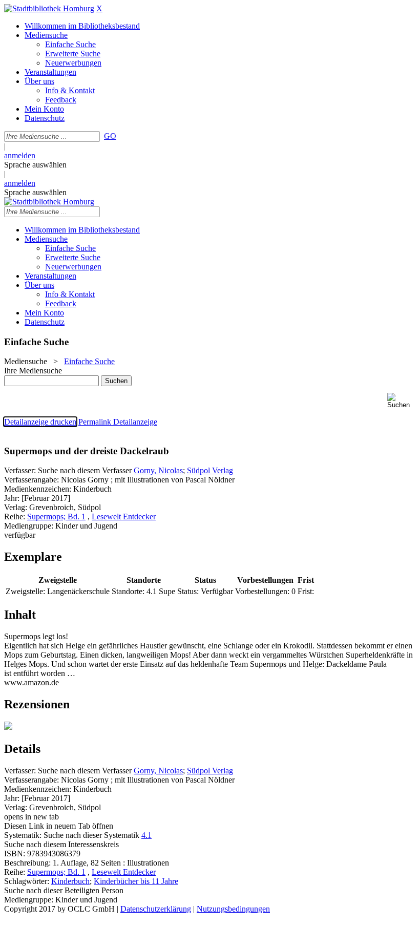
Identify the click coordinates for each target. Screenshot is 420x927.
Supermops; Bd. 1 (56, 516)
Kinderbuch (70, 881)
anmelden (19, 155)
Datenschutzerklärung (155, 908)
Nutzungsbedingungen (233, 908)
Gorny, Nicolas (158, 470)
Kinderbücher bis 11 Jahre (136, 881)
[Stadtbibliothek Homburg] (49, 8)
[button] (401, 401)
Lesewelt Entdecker (124, 516)
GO (110, 136)
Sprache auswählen (35, 164)
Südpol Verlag (210, 470)
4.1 (146, 835)
